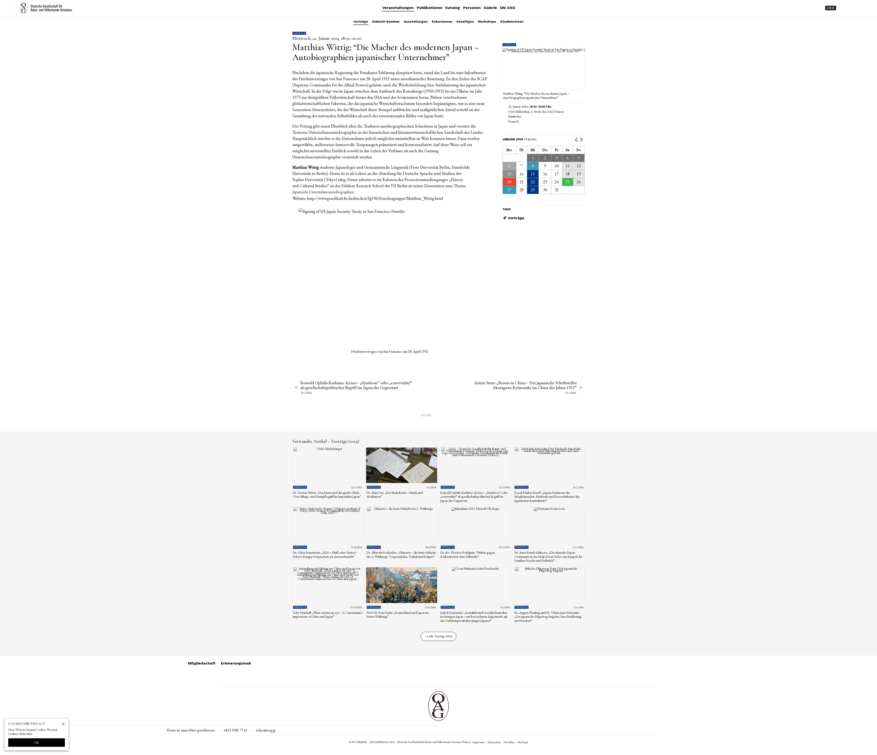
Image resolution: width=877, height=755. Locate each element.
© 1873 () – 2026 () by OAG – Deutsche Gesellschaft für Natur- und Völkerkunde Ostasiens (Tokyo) (409, 742)
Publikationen (429, 7)
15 (533, 173)
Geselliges (465, 21)
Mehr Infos (25, 734)
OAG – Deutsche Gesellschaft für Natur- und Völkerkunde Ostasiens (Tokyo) (46, 8)
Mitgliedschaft (202, 663)
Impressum (478, 742)
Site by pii (523, 742)
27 (509, 189)
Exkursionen (442, 21)
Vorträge (361, 21)
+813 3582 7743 (235, 730)
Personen (472, 7)
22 (533, 181)
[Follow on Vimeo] (852, 8)
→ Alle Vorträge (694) (438, 636)
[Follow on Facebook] (860, 8)
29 (533, 189)
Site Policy (509, 742)
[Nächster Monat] (582, 139)
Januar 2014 (519, 139)
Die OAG (507, 7)
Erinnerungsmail (236, 663)
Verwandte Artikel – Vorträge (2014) (325, 441)
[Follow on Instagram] (844, 8)
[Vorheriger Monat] (576, 139)
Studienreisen (511, 21)
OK (36, 742)
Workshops (487, 21)
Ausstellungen (416, 21)
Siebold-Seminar (386, 21)
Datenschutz (494, 742)
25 (568, 181)
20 (509, 181)
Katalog (452, 7)
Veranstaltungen (398, 7)
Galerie (490, 7)
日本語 (830, 8)
